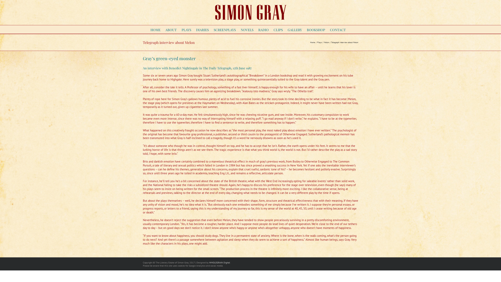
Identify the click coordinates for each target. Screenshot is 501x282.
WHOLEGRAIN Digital (219, 262)
